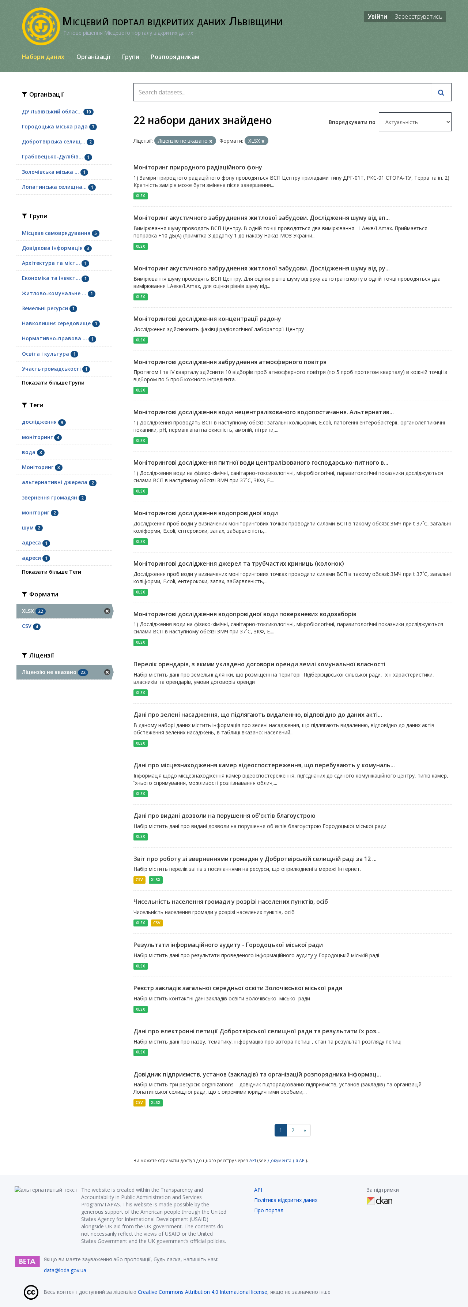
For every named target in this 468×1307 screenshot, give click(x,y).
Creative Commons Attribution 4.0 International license (202, 1291)
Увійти (378, 16)
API (252, 1160)
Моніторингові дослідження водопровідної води (205, 513)
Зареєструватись (419, 16)
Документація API (286, 1160)
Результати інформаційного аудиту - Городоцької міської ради (228, 945)
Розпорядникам (175, 57)
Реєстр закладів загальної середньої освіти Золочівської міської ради (237, 988)
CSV (139, 879)
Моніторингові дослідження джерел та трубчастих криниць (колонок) (238, 563)
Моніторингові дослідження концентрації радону (207, 319)
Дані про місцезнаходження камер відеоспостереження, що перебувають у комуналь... (264, 765)
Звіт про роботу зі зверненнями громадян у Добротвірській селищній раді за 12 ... (255, 859)
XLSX (140, 195)
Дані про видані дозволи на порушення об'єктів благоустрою (224, 816)
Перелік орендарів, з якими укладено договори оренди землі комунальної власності (259, 664)
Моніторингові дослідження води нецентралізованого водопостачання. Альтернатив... (263, 412)
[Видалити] (210, 141)
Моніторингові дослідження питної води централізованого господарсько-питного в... (260, 462)
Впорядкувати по (353, 122)
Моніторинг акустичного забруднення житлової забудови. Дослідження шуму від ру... (261, 268)
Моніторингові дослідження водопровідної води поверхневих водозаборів (244, 614)
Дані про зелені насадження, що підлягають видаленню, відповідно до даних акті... (257, 715)
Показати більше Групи (53, 382)
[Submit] (442, 92)
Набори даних (43, 57)
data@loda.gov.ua (65, 1270)
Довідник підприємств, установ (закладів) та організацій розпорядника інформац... (257, 1074)
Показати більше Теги (51, 571)
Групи (131, 57)
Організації (93, 57)
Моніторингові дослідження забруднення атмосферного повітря (230, 362)
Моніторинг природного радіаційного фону (197, 167)
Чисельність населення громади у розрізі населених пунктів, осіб (230, 902)
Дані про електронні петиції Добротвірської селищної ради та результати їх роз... (257, 1031)
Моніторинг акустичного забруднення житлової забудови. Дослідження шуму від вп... (261, 218)
